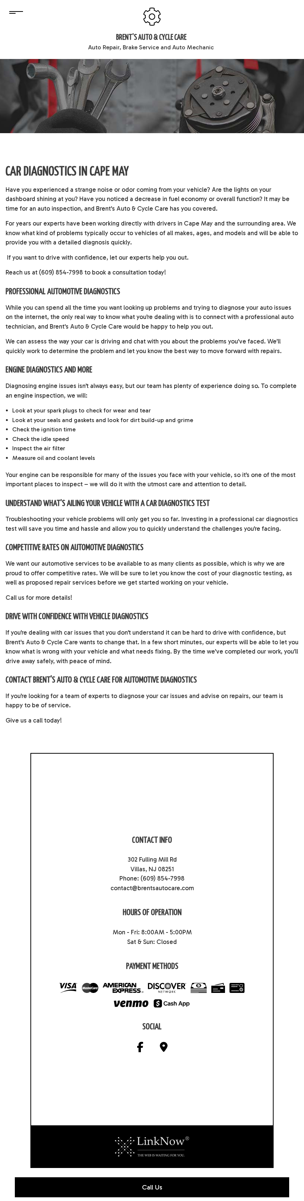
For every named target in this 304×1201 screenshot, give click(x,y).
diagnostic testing (257, 573)
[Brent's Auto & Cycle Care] (152, 16)
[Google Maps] (164, 1048)
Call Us (152, 1187)
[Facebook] (140, 1048)
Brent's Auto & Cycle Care (151, 37)
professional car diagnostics (258, 519)
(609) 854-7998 (163, 878)
